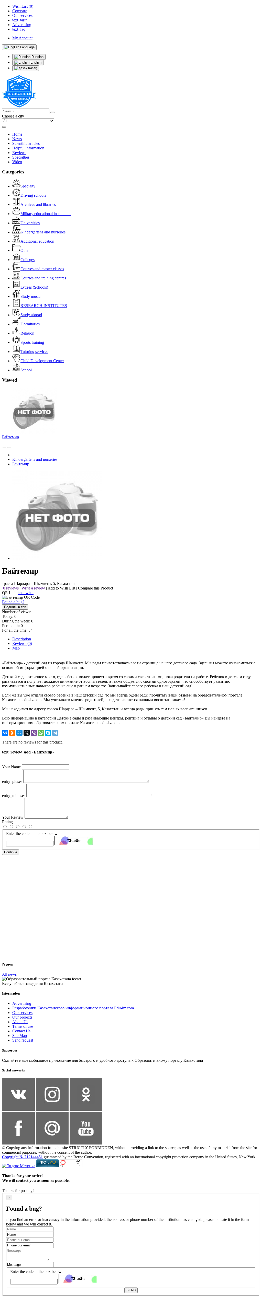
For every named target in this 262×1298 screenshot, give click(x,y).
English (35, 62)
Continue (10, 852)
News (17, 139)
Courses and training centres (43, 278)
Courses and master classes (42, 269)
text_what (26, 593)
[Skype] (48, 733)
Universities (30, 223)
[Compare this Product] (4, 447)
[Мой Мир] (19, 733)
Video (17, 162)
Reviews (19, 152)
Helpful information (28, 148)
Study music (30, 296)
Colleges (27, 259)
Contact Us (21, 1031)
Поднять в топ (15, 607)
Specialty (27, 186)
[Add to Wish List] (9, 447)
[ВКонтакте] (5, 733)
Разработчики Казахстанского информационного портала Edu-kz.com (73, 1008)
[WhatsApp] (41, 733)
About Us (20, 1022)
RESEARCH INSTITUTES (43, 305)
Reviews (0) (22, 643)
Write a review (33, 588)
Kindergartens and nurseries (43, 232)
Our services (22, 1012)
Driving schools (33, 195)
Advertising (21, 1003)
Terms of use (22, 1026)
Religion (27, 333)
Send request (22, 1040)
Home (17, 134)
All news (9, 974)
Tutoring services (34, 351)
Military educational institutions (45, 213)
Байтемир (10, 437)
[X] (27, 733)
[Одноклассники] (12, 733)
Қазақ (32, 68)
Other (25, 250)
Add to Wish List (61, 588)
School (26, 370)
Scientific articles (26, 143)
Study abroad (31, 315)
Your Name (11, 767)
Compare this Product (95, 588)
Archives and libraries (38, 204)
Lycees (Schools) (34, 287)
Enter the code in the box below (32, 833)
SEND (131, 1290)
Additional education (37, 241)
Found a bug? (13, 602)
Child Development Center (42, 361)
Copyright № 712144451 (22, 1157)
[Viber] (34, 733)
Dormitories (30, 324)
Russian (36, 57)
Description (21, 639)
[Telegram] (55, 733)
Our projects (22, 1017)
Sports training (32, 342)
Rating (7, 822)
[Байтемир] (57, 558)
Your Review (13, 817)
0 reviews (11, 588)
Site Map (19, 1035)
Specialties (20, 157)
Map (16, 648)
